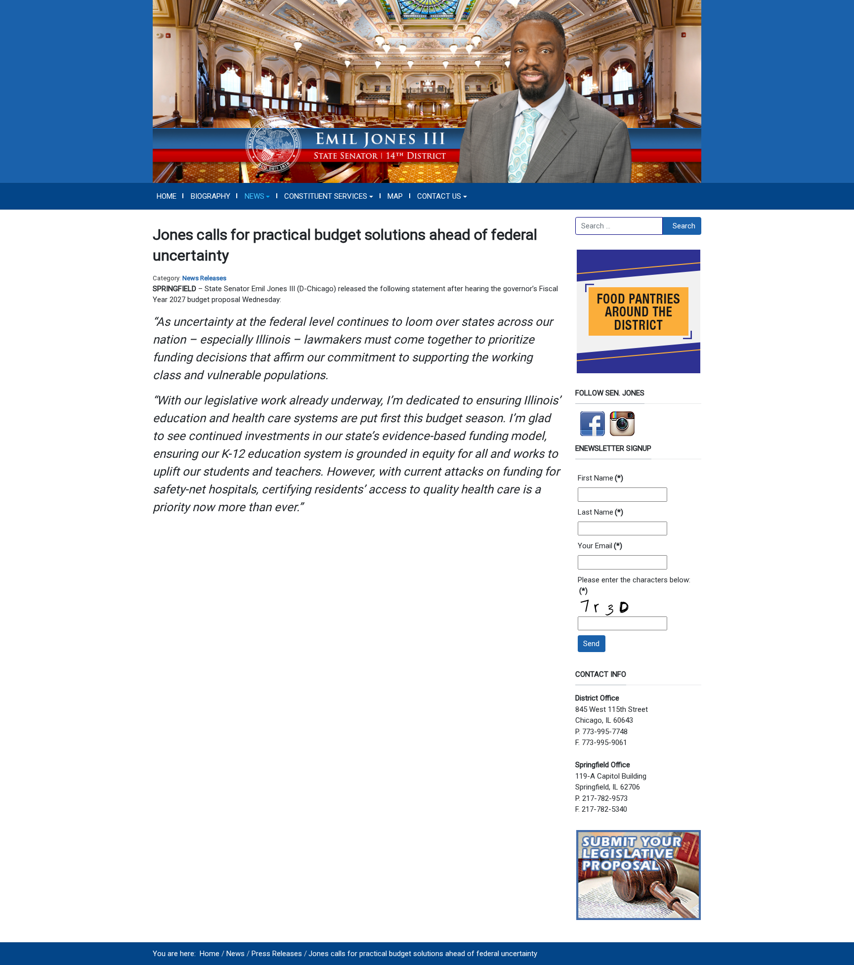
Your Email (600, 545)
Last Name (600, 512)
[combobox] (619, 226)
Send (591, 643)
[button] (257, 196)
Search (684, 225)
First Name (600, 478)
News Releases (204, 278)
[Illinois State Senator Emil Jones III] (427, 91)
